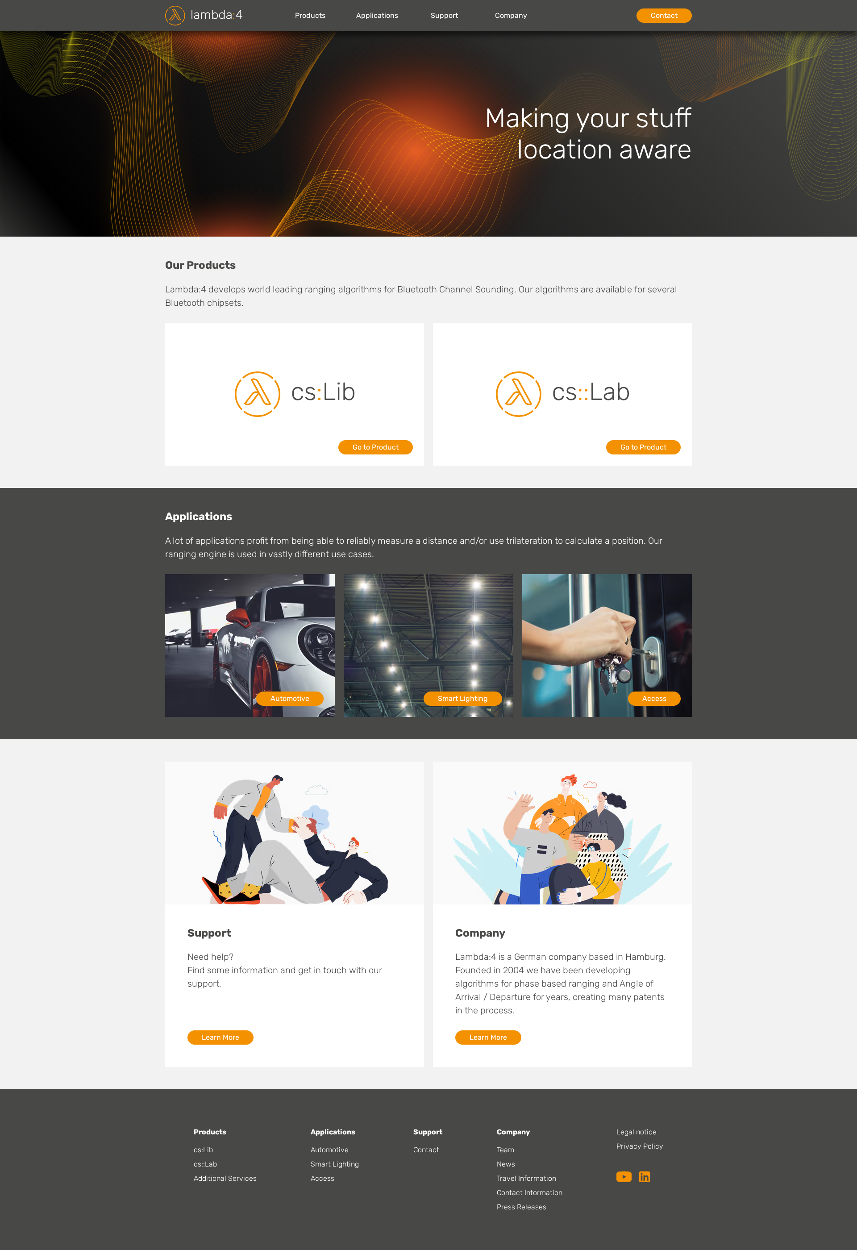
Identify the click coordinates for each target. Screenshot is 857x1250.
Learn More (220, 1037)
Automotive (289, 698)
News (506, 1164)
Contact (664, 15)
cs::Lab (205, 1164)
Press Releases (521, 1207)
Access (654, 698)
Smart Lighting (463, 698)
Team (505, 1150)
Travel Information (526, 1178)
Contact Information (529, 1192)
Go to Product (376, 447)
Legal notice (636, 1132)
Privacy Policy (639, 1146)
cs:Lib (203, 1150)
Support (444, 15)
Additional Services (225, 1178)
